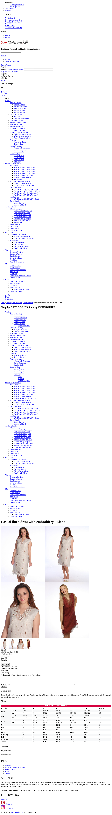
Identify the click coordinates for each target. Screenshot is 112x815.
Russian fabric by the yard (23, 211)
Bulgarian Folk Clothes (18, 122)
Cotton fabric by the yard (22, 219)
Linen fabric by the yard (22, 217)
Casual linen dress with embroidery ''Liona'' (34, 522)
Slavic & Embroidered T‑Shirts (20, 276)
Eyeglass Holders (20, 244)
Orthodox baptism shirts (22, 134)
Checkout (4, 93)
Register (8, 65)
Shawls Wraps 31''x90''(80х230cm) (26, 398)
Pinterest (9, 804)
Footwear (13, 140)
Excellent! (6, 675)
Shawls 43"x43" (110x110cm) (24, 175)
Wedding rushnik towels (22, 136)
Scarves (21, 379)
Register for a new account (10, 72)
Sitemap (8, 773)
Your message (5, 684)
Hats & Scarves (15, 256)
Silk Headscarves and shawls (20, 181)
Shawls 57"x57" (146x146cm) (24, 169)
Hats (20, 377)
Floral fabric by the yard (22, 215)
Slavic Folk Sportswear (22, 289)
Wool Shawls (14, 166)
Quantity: (4, 660)
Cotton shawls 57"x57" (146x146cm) (27, 189)
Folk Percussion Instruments (23, 238)
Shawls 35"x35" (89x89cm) (23, 177)
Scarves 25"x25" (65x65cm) (24, 185)
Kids (7, 280)
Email (3, 67)
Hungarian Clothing (16, 124)
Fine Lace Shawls (20, 205)
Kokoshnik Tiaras (20, 109)
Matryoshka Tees (24, 326)
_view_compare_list (12, 61)
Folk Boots (13, 274)
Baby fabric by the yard (22, 442)
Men (6, 264)
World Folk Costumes (17, 130)
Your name (4, 671)
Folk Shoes (13, 260)
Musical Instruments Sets (22, 236)
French (7, 37)
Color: (3, 656)
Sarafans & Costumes (17, 281)
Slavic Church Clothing (22, 138)
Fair (33, 675)
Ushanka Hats (19, 160)
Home (3, 95)
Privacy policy (15, 7)
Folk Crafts (9, 232)
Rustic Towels (14, 228)
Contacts (8, 10)
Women (8, 250)
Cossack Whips (15, 278)
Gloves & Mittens (16, 258)
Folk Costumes (15, 268)
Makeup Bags (19, 242)
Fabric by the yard (16, 209)
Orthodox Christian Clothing (19, 132)
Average (26, 675)
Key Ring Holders (20, 248)
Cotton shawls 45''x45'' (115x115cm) (26, 191)
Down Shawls (14, 201)
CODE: (3, 652)
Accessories (14, 240)
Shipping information (17, 5)
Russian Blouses (19, 110)
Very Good (17, 675)
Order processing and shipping (15, 767)
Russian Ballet (19, 152)
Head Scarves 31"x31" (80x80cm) (26, 193)
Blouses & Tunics (16, 254)
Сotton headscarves (16, 187)
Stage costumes (15, 287)
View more (19, 179)
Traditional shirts (15, 266)
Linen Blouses (19, 158)
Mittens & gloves (24, 381)
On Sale (8, 295)
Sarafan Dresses (19, 105)
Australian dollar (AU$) (13, 28)
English (7, 35)
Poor (39, 675)
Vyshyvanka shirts (20, 116)
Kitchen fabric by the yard (23, 445)
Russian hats (14, 272)
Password (4, 69)
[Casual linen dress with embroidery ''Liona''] (23, 581)
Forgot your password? (16, 69)
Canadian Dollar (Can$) (13, 22)
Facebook (4, 799)
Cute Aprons (14, 226)
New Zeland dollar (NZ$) (14, 20)
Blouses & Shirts (15, 283)
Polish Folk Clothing (17, 120)
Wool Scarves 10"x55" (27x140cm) (26, 199)
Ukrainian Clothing (16, 114)
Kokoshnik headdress (17, 262)
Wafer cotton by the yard (22, 447)
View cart (4, 91)
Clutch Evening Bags (21, 246)
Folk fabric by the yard (22, 213)
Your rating (5, 673)
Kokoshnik (13, 285)
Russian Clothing (16, 103)
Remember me (8, 76)
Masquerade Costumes (22, 148)
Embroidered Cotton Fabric (23, 444)
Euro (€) (8, 24)
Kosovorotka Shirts (20, 107)
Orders (7, 59)
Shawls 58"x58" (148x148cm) (24, 167)
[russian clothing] (14, 45)
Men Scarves (14, 197)
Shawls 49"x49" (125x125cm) (24, 173)
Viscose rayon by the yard (23, 221)
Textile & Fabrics (11, 207)
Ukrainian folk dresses (21, 118)
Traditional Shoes (16, 291)
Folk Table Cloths (16, 230)
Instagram (9, 808)
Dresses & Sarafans (16, 252)
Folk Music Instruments (18, 234)
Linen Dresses (19, 156)
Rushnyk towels (15, 224)
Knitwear (17, 162)
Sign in (3, 65)
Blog (7, 297)
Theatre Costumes (16, 146)
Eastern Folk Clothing (17, 128)
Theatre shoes (19, 144)
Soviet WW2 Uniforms (18, 270)
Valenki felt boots (20, 142)
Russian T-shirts (19, 112)
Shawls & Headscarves (13, 164)
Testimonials (9, 8)
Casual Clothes (15, 154)
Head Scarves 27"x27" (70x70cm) (26, 195)
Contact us (9, 299)
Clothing (8, 101)
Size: (2, 658)
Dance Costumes (20, 150)
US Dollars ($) (10, 18)
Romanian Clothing (16, 126)
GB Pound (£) (10, 26)
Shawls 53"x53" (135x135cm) (24, 171)
